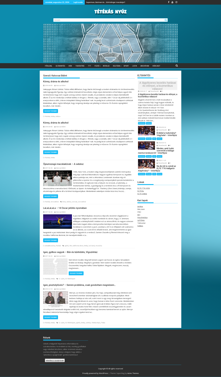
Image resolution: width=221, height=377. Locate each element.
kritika (86, 246)
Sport (126, 66)
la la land (92, 246)
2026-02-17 (143, 91)
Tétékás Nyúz (96, 323)
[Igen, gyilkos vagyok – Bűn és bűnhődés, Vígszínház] (55, 260)
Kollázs (140, 226)
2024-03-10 (162, 143)
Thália (103, 323)
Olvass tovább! (50, 111)
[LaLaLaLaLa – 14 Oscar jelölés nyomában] (57, 216)
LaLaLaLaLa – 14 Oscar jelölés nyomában (65, 208)
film (71, 246)
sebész (69, 202)
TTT (89, 66)
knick (64, 202)
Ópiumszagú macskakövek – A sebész (63, 164)
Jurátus (140, 206)
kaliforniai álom (78, 246)
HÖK (70, 66)
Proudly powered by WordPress (95, 373)
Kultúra (116, 66)
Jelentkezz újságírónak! (55, 360)
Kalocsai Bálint (60, 85)
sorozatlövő (82, 202)
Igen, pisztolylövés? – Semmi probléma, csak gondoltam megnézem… (79, 285)
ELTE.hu (140, 191)
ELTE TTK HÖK (143, 188)
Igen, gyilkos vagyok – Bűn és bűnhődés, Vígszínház (70, 252)
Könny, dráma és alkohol (55, 81)
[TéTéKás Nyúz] (110, 62)
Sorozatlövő (55, 202)
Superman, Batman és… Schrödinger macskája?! (106, 2)
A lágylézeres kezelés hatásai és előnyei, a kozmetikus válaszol (157, 85)
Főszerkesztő (154, 91)
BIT (138, 215)
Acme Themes (133, 373)
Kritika (53, 116)
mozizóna (99, 246)
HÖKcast (156, 66)
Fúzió (97, 66)
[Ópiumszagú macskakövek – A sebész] (57, 172)
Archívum (144, 66)
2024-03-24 (162, 127)
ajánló (67, 246)
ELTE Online (142, 194)
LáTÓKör (141, 220)
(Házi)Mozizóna (50, 246)
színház (88, 323)
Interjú (106, 66)
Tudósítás (80, 66)
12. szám (61, 279)
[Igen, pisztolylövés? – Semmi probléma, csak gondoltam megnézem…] (55, 293)
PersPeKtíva (142, 217)
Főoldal (48, 66)
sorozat (74, 202)
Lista (134, 66)
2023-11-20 (162, 160)
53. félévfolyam (70, 279)
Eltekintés (60, 66)
